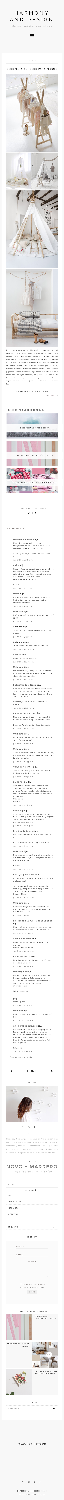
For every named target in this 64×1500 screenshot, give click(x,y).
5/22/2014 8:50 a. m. (23, 560)
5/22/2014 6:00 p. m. (23, 826)
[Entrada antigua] (52, 1071)
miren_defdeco (22, 956)
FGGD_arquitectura (24, 875)
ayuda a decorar (22, 939)
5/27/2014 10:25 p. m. (23, 1020)
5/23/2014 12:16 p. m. (23, 933)
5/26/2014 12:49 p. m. (23, 966)
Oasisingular (20, 972)
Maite (16, 594)
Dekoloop (18, 811)
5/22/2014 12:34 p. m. (23, 761)
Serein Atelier (37, 1495)
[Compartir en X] (29, 513)
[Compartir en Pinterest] (36, 513)
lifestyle (13, 1214)
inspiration (14, 1202)
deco (10, 1195)
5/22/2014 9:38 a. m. (23, 621)
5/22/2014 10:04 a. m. (23, 649)
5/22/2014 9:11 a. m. (22, 588)
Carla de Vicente (22, 767)
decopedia (40, 508)
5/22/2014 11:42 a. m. (23, 679)
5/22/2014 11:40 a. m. (23, 662)
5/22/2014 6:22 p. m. (23, 846)
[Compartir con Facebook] (33, 513)
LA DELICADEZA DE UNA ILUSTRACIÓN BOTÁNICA (46, 1372)
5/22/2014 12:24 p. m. (23, 744)
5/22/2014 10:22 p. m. (23, 897)
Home (32, 1071)
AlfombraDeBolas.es (24, 1026)
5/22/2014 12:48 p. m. (23, 777)
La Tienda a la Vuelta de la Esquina (32, 921)
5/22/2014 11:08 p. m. (23, 915)
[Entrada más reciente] (12, 1071)
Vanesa (17, 655)
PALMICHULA (20, 782)
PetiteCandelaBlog (24, 685)
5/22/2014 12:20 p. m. (23, 728)
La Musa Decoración (24, 713)
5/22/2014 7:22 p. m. (23, 869)
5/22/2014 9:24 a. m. (23, 606)
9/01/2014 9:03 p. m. (23, 1051)
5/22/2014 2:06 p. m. (23, 805)
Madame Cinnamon (23, 540)
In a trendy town (22, 831)
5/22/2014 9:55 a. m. (23, 637)
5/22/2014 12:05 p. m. (23, 708)
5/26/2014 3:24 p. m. (23, 1005)
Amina (16, 565)
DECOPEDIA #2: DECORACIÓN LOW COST (46, 1317)
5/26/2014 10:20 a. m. (23, 951)
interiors (13, 1208)
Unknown (18, 611)
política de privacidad (32, 1287)
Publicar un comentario (21, 1057)
